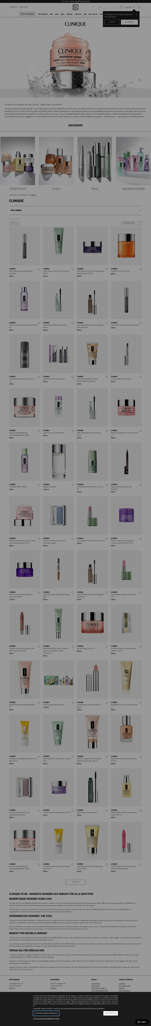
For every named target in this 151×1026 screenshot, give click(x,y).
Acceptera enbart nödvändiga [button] (46, 1013)
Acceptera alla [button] (110, 1013)
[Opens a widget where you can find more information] (142, 1022)
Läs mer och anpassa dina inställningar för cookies (46, 1018)
